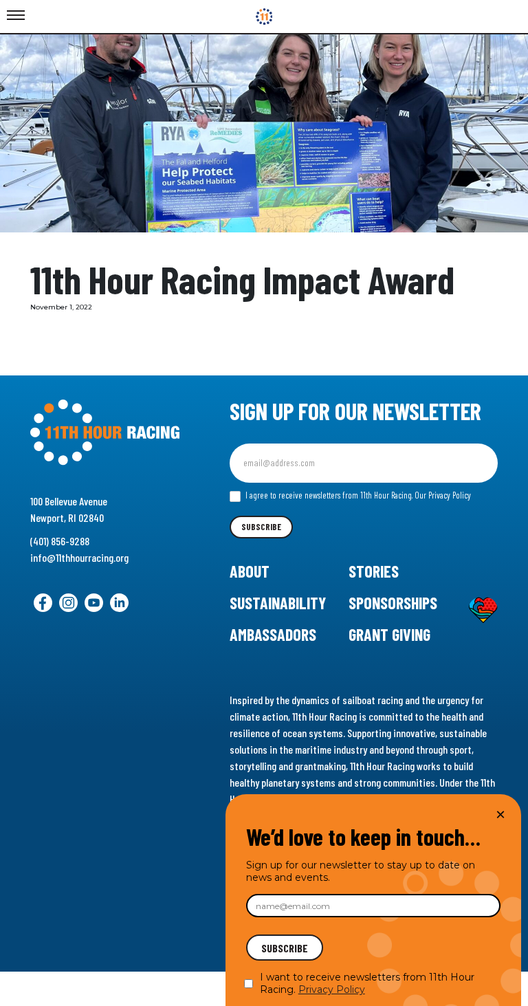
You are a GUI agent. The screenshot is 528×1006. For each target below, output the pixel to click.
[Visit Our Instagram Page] (68, 603)
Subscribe (261, 526)
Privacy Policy (331, 989)
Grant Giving (389, 634)
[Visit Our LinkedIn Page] (119, 603)
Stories (374, 571)
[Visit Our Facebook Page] (43, 603)
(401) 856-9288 (59, 540)
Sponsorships (393, 603)
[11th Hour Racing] (264, 16)
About (250, 571)
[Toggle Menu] (16, 15)
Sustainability (278, 603)
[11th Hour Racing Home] (104, 433)
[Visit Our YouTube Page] (94, 603)
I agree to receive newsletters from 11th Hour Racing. (357, 495)
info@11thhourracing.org (79, 557)
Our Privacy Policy (443, 495)
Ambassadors (273, 634)
